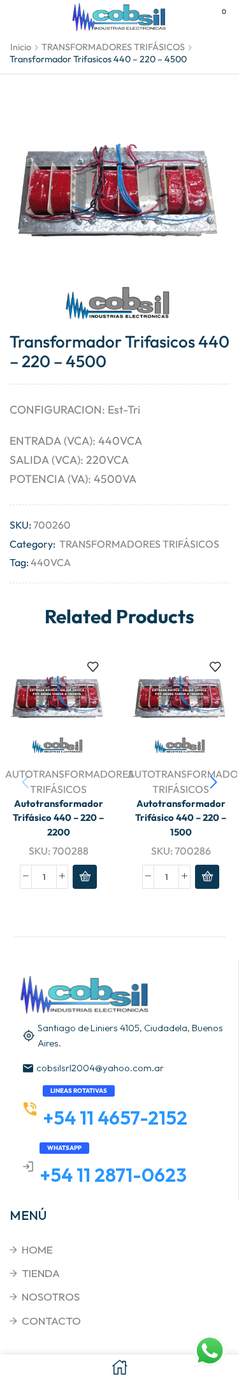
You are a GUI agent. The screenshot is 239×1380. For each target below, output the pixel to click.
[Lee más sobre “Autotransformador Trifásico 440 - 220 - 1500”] (207, 877)
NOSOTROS (51, 1296)
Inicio (20, 47)
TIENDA (41, 1273)
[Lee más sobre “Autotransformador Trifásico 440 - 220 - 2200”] (85, 877)
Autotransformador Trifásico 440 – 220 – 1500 (180, 817)
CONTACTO (51, 1320)
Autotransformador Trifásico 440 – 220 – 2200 (58, 817)
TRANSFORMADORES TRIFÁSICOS (113, 47)
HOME (37, 1249)
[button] (213, 782)
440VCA (51, 562)
